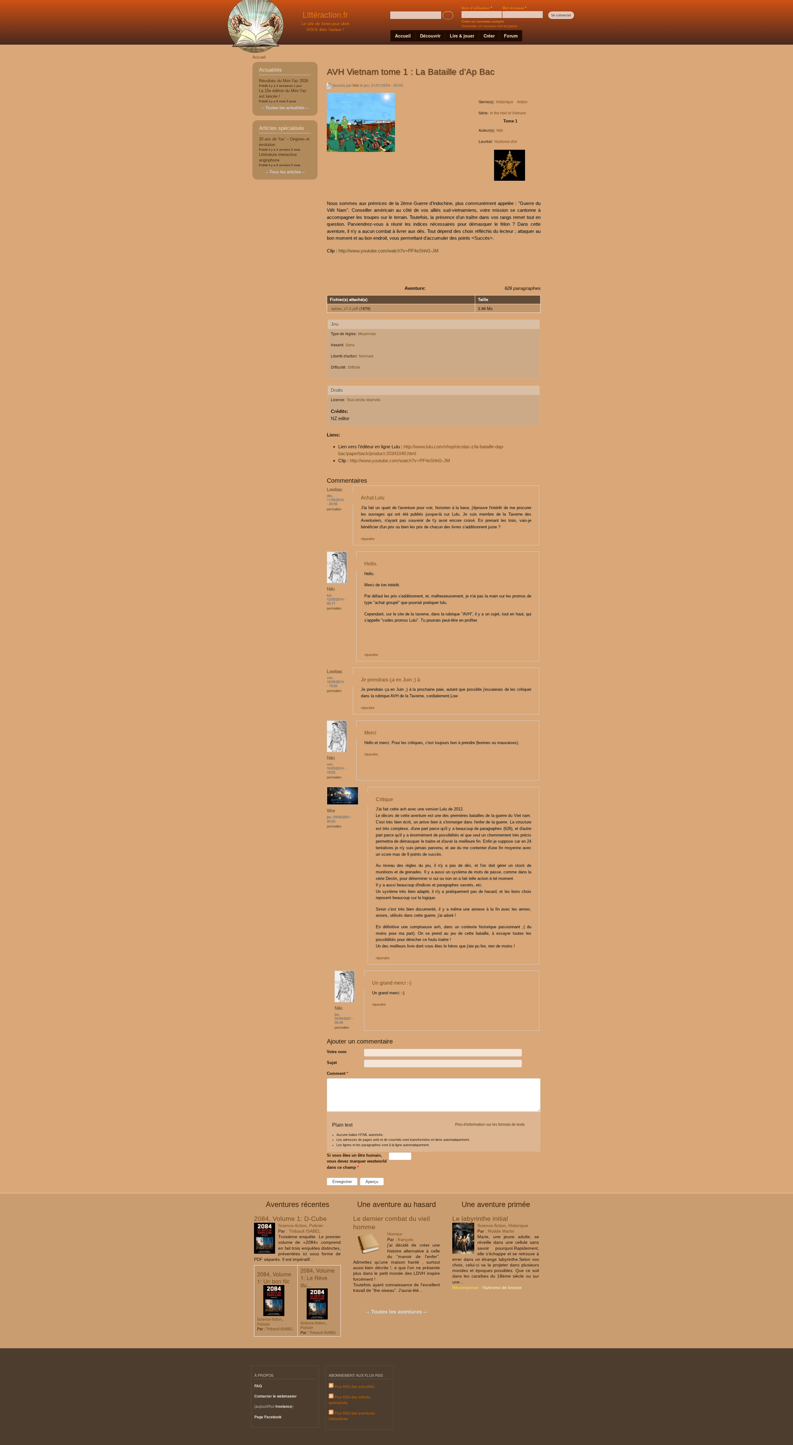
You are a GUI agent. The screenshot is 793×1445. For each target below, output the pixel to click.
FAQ (258, 1386)
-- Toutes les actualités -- (285, 107)
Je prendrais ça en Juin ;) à (390, 679)
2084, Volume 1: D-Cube (290, 1218)
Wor (331, 810)
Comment (337, 1073)
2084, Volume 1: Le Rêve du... (317, 1277)
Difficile (354, 367)
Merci (370, 732)
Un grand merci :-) (391, 983)
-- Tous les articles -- (285, 172)
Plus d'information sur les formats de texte (490, 1124)
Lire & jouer (462, 36)
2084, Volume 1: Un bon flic (274, 1277)
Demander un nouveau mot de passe (489, 25)
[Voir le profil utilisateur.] (337, 581)
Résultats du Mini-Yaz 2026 (283, 80)
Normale (366, 355)
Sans (350, 344)
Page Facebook (268, 1417)
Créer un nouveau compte (483, 21)
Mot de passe (514, 7)
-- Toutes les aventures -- (396, 1312)
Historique (504, 101)
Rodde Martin (501, 1231)
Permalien (334, 509)
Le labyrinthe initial (480, 1218)
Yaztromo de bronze (502, 1287)
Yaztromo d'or (505, 141)
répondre (368, 538)
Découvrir (430, 36)
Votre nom (337, 1051)
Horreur (394, 1233)
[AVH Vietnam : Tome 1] (361, 154)
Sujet (332, 1062)
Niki (356, 85)
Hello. (370, 563)
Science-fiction (292, 1225)
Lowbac (335, 489)
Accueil (403, 36)
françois (405, 1239)
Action (522, 101)
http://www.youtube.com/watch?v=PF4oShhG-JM (388, 250)
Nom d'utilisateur (477, 7)
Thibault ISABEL (305, 1231)
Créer (489, 36)
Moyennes (367, 333)
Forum (511, 36)
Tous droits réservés (363, 399)
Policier (316, 1225)
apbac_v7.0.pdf (344, 308)
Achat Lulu (372, 497)
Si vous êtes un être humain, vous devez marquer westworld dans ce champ (357, 1161)
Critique (384, 799)
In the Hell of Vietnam (508, 112)
